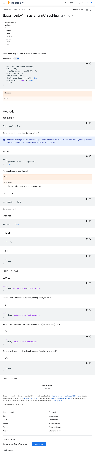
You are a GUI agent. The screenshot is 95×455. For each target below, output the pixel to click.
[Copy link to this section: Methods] (16, 111)
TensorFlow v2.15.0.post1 (22, 10)
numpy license (58, 400)
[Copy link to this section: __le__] (12, 331)
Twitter (5, 427)
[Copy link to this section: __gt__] (12, 304)
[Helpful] (87, 10)
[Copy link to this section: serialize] (16, 193)
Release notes (54, 420)
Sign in (89, 3)
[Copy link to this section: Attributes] (13, 93)
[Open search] (66, 2)
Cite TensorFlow (55, 431)
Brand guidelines (55, 427)
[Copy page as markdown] (69, 16)
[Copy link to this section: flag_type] (16, 118)
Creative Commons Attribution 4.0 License (66, 396)
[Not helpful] (90, 10)
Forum (5, 420)
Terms (5, 439)
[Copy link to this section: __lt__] (12, 358)
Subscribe (39, 444)
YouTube (6, 431)
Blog (4, 416)
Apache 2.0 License (30, 398)
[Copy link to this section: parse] (11, 151)
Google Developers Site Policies (61, 398)
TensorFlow (7, 10)
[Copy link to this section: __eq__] (12, 251)
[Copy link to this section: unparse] (13, 216)
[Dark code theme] (87, 63)
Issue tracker (53, 416)
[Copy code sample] (90, 63)
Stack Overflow (54, 423)
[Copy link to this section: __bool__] (14, 233)
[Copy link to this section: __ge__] (12, 277)
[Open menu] (3, 3)
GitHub (5, 423)
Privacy (12, 439)
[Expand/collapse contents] (15, 22)
